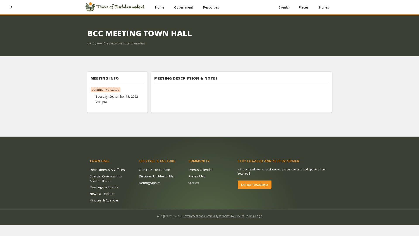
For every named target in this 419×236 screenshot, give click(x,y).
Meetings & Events (103, 187)
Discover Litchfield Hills (156, 176)
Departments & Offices (107, 169)
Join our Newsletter (254, 184)
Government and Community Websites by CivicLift (213, 216)
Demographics (150, 182)
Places (304, 7)
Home (159, 7)
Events (283, 7)
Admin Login (254, 216)
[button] (183, 7)
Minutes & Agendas (104, 200)
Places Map (197, 176)
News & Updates (102, 193)
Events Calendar (200, 169)
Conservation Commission (127, 43)
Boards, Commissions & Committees (105, 178)
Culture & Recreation (154, 169)
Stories (323, 7)
